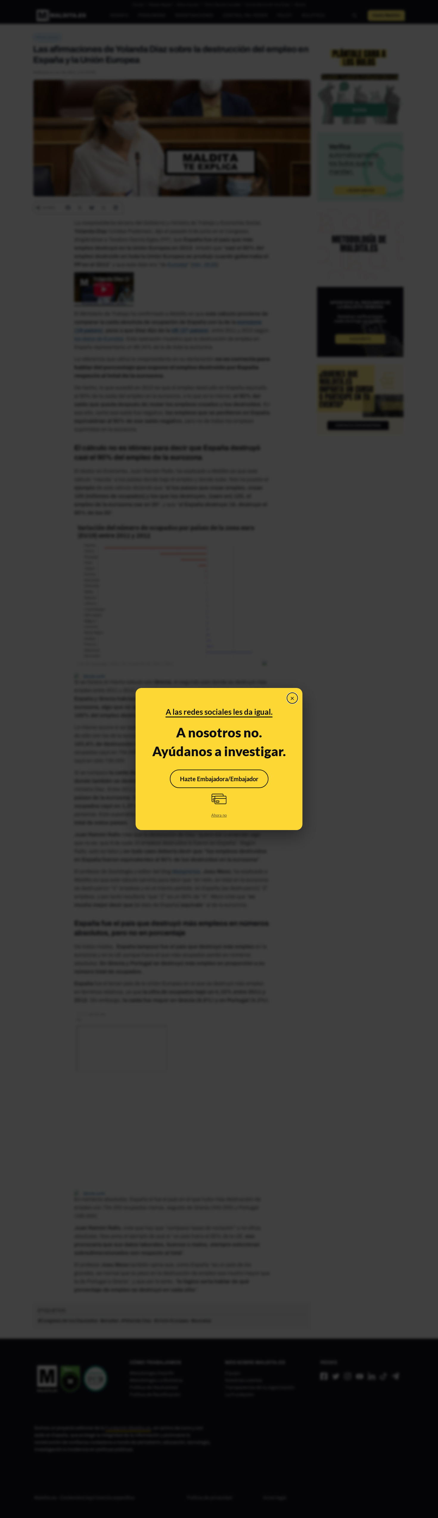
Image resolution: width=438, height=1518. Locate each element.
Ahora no (219, 815)
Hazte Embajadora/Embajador (219, 778)
